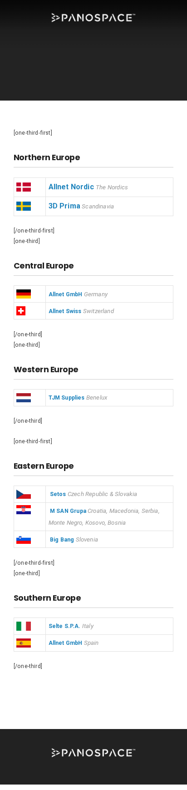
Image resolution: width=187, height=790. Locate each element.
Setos (58, 494)
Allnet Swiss (65, 311)
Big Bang (62, 540)
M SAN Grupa (68, 511)
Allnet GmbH (66, 294)
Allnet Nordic (71, 186)
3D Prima (64, 206)
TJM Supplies (67, 398)
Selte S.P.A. (65, 626)
